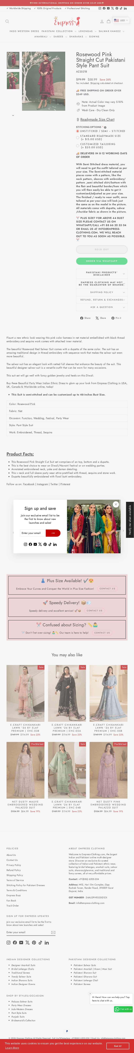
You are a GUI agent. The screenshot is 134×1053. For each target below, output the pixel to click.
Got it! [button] (118, 1046)
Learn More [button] (12, 1047)
